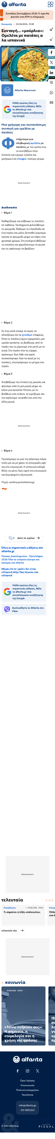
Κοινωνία (6, 24)
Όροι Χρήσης (27, 1080)
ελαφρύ (21, 158)
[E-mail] (51, 102)
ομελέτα (35, 143)
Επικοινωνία (27, 1085)
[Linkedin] (51, 72)
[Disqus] (27, 663)
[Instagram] (27, 1071)
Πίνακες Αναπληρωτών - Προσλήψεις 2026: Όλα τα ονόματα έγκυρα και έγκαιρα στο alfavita (22, 559)
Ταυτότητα (27, 1094)
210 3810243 (27, 1110)
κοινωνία (15, 982)
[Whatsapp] (51, 92)
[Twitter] (51, 62)
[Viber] (51, 82)
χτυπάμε (27, 334)
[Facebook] (51, 52)
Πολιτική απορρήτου (27, 1089)
